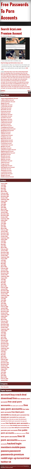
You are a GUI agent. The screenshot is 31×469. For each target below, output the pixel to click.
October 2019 (4, 313)
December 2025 (5, 194)
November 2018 (5, 326)
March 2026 (4, 191)
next (29, 90)
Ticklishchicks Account (7, 145)
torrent (21, 458)
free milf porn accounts (19, 427)
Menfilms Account (5, 146)
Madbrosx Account (5, 132)
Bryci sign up (12, 76)
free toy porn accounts (11, 88)
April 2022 (3, 265)
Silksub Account (5, 162)
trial (27, 458)
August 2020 (4, 297)
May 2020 (3, 302)
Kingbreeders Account (6, 105)
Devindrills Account (6, 109)
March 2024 (4, 228)
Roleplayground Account (7, 130)
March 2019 (4, 319)
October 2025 (4, 198)
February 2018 (4, 340)
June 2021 (3, 281)
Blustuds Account (5, 156)
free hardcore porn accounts (17, 85)
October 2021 (4, 274)
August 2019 (4, 316)
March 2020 (4, 305)
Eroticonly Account (6, 111)
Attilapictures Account (6, 121)
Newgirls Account (5, 175)
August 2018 (4, 330)
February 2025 (4, 210)
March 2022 (4, 266)
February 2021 (4, 287)
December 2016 (5, 362)
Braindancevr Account (6, 114)
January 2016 (4, 380)
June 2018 (3, 334)
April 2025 (3, 207)
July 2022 (3, 260)
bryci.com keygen (5, 79)
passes (5, 451)
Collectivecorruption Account (8, 149)
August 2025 (4, 201)
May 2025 (3, 206)
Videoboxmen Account (7, 135)
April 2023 (3, 246)
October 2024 (4, 217)
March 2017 (4, 358)
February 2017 (4, 359)
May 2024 (3, 225)
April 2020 (3, 303)
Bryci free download (5, 73)
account (5, 394)
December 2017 (5, 343)
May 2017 (3, 354)
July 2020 (3, 298)
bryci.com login (13, 79)
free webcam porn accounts (23, 88)
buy (12, 394)
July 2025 (3, 202)
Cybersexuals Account (6, 173)
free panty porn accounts (18, 86)
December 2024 (5, 214)
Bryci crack (12, 71)
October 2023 (4, 236)
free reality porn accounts (20, 433)
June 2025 (3, 204)
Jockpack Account (5, 157)
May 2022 (3, 263)
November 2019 (5, 311)
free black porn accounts (7, 83)
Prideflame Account (6, 137)
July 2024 (3, 222)
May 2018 (3, 335)
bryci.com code (11, 77)
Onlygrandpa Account (6, 165)
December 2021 (5, 271)
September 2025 (5, 199)
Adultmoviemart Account (7, 176)
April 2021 (3, 284)
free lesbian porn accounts (18, 425)
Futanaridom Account (6, 116)
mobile (16, 447)
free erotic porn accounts (12, 419)
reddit (4, 458)
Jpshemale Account (6, 168)
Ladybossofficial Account (7, 100)
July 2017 (3, 351)
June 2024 (3, 223)
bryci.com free (26, 77)
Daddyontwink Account (7, 141)
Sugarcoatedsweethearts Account (9, 98)
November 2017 (5, 345)
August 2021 (4, 278)
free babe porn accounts (23, 82)
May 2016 (3, 374)
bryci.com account (20, 76)
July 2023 (3, 241)
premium (19, 454)
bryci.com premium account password (10, 80)
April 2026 (3, 190)
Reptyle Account (5, 103)
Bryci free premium (15, 73)
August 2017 (4, 350)
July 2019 (3, 318)
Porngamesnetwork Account (8, 129)
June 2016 (3, 372)
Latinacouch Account (6, 122)
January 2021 (4, 289)
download (6, 398)
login (18, 443)
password (15, 451)
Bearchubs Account (6, 138)
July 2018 (3, 332)
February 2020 (4, 306)
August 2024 (4, 220)
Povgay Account (5, 164)
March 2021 (4, 286)
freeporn (13, 36)
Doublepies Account (6, 148)
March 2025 (4, 209)
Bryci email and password (22, 71)
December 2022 (5, 252)
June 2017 (3, 353)
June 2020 (3, 300)
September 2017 (5, 348)
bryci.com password (22, 79)
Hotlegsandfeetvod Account (8, 153)
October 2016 (4, 366)
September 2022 (5, 257)
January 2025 (4, 212)
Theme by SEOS (9, 467)
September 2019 (5, 314)
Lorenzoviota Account (6, 106)
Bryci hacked (12, 74)
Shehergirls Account (6, 170)
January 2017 (4, 361)
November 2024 (5, 215)
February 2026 (4, 193)
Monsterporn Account (6, 119)
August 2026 (4, 183)
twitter (4, 461)
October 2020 (4, 294)
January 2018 (4, 342)
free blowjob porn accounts (19, 83)
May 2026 (3, 188)
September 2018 (5, 329)
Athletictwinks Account (7, 140)
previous (2, 90)
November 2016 (5, 364)
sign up (12, 458)
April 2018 (3, 337)
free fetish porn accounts (13, 421)
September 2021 (5, 276)
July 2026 (3, 185)
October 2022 (4, 255)
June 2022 (3, 262)
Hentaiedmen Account (6, 160)
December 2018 (5, 324)
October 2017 (4, 346)
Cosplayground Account (7, 127)
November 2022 (5, 254)
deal (24, 394)
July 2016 (3, 370)
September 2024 (5, 218)
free (15, 398)
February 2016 (4, 378)
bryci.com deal (19, 77)
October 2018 (4, 327)
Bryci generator (4, 74)
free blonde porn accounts (17, 415)
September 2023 (5, 238)
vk (10, 461)
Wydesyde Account (6, 154)
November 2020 (5, 292)
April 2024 (3, 226)
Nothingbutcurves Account (8, 167)
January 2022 (4, 270)
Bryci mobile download (21, 74)
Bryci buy (7, 71)
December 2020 (5, 290)
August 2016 (4, 369)
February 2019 (4, 321)
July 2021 (3, 279)
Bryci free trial (24, 73)
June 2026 (3, 186)
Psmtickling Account (6, 143)
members (6, 447)
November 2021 (5, 273)
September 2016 (5, 367)
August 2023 (4, 239)
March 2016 (4, 377)
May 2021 (3, 282)
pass (22, 447)
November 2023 (5, 234)
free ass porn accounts (11, 82)
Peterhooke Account (6, 108)
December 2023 (5, 233)
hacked (11, 443)
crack (18, 394)
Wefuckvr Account (5, 159)
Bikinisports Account (6, 125)
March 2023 (4, 247)
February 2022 (4, 268)
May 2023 (3, 244)
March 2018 (4, 338)
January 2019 (4, 322)
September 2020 (5, 295)
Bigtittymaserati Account (7, 151)
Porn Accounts (5, 387)
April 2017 (3, 356)
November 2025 (5, 196)
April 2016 (3, 375)
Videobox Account (5, 133)
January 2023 (4, 250)
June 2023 (3, 242)
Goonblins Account (6, 117)
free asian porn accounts (17, 405)
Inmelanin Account (6, 124)
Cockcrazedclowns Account (8, 101)
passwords (7, 454)
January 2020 (4, 308)
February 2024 (4, 230)
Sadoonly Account (5, 113)
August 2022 (4, 258)
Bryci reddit (6, 76)
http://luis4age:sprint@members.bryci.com (12, 63)
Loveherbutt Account (6, 172)
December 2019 (5, 310)
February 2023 (4, 249)
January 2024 (4, 231)
